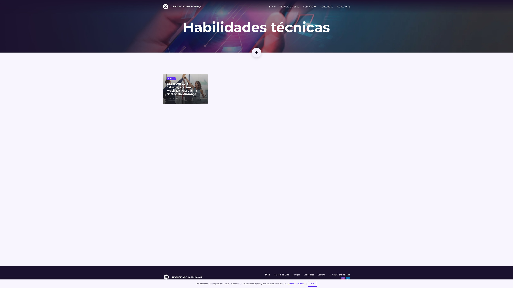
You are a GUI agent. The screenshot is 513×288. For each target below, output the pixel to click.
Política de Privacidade (339, 275)
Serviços (296, 275)
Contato (321, 275)
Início (267, 275)
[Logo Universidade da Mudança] (165, 6)
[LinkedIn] (348, 279)
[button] (314, 6)
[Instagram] (343, 279)
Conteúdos (309, 275)
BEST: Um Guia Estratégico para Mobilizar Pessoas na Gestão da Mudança (182, 89)
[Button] (256, 52)
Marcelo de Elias (281, 275)
